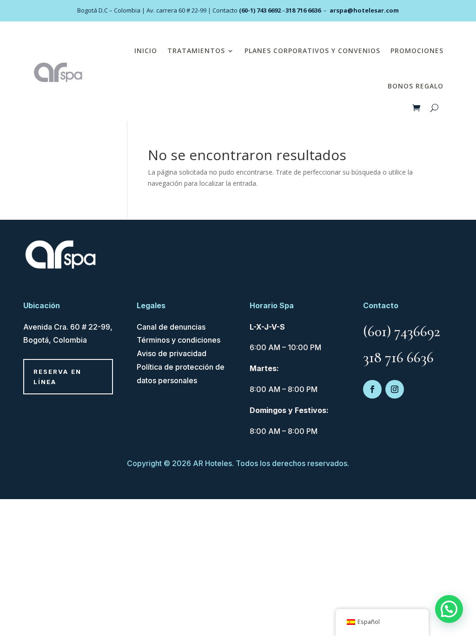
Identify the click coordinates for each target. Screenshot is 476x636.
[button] (449, 609)
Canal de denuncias (171, 327)
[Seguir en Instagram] (394, 389)
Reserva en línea (57, 377)
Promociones (416, 50)
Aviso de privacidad (171, 353)
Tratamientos (196, 50)
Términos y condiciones (178, 340)
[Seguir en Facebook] (372, 389)
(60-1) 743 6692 (260, 10)
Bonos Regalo (415, 85)
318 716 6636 (303, 10)
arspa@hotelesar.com (364, 10)
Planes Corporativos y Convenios (312, 50)
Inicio (145, 50)
